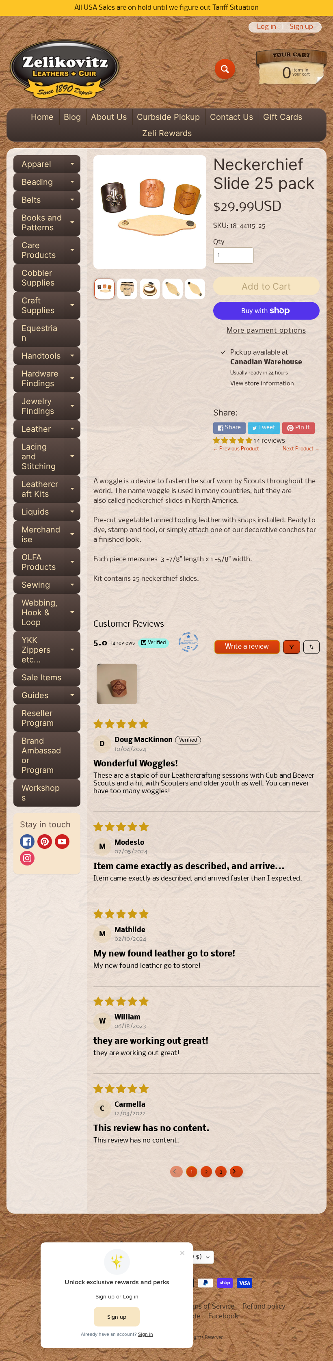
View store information (262, 384)
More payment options (266, 331)
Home (42, 117)
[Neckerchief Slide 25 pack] (104, 289)
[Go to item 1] (117, 684)
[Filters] (291, 647)
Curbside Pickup (168, 117)
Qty (219, 242)
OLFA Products (51, 562)
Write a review (247, 647)
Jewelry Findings (51, 406)
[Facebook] (27, 841)
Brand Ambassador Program (41, 755)
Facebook (223, 1316)
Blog (72, 117)
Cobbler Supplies (38, 278)
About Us (109, 117)
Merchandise (51, 535)
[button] (233, 441)
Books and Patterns (51, 223)
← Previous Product (236, 449)
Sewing (51, 587)
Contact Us (231, 117)
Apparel (51, 166)
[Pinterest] (44, 841)
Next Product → (301, 449)
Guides (51, 697)
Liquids (51, 514)
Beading (51, 184)
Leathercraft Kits (51, 489)
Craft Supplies (51, 306)
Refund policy (263, 1307)
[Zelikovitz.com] (64, 69)
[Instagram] (27, 858)
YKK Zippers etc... (51, 649)
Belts (51, 202)
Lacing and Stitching (51, 456)
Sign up (301, 27)
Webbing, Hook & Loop (51, 612)
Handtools (51, 358)
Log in (266, 27)
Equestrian (39, 333)
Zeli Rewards (167, 133)
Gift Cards (282, 117)
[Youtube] (62, 841)
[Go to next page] (236, 1171)
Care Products (51, 250)
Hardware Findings (51, 379)
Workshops (41, 793)
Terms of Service (208, 1307)
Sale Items (41, 677)
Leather (51, 431)
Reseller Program (38, 718)
